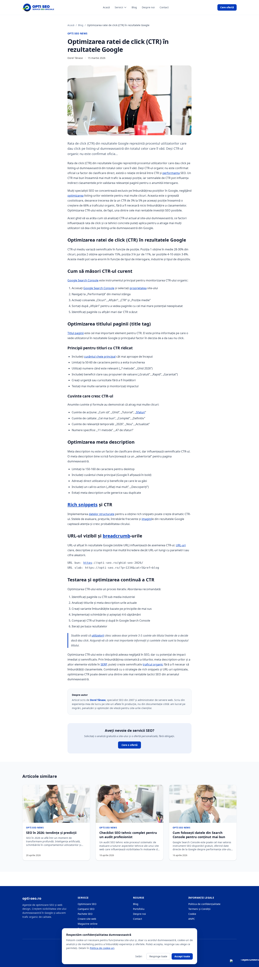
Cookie (192, 914)
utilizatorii (98, 635)
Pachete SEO (85, 914)
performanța (171, 173)
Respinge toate (158, 956)
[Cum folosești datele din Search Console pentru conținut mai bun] (202, 804)
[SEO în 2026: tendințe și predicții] (56, 804)
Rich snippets (82, 504)
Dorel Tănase (98, 700)
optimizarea (75, 195)
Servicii (119, 7)
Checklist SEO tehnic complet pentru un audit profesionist (128, 835)
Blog (134, 7)
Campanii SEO (86, 909)
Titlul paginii (75, 333)
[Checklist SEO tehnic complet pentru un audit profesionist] (129, 804)
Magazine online (87, 923)
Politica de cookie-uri (102, 948)
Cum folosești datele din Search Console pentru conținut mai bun (199, 835)
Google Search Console (82, 280)
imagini (147, 519)
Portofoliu (138, 909)
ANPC (191, 918)
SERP (104, 664)
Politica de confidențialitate (204, 904)
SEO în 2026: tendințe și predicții (51, 833)
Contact (164, 7)
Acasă (106, 7)
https (87, 562)
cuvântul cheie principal (100, 356)
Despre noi (148, 7)
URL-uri (181, 545)
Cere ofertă (227, 7)
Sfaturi (140, 412)
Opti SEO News (77, 33)
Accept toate (182, 956)
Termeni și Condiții (199, 909)
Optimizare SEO (87, 904)
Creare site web (87, 918)
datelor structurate (101, 514)
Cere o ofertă (129, 745)
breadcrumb (116, 536)
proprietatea (138, 288)
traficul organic (153, 664)
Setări (138, 956)
